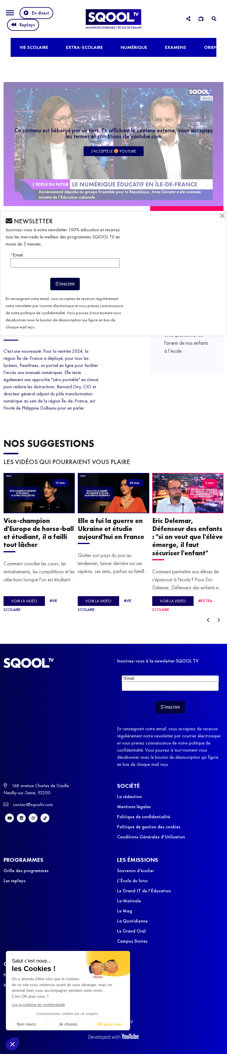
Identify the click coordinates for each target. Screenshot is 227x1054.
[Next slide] (218, 620)
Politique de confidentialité (143, 817)
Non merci (26, 1024)
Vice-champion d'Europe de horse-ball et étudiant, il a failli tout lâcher (39, 532)
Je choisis (68, 1024)
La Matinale (129, 901)
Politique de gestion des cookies (148, 827)
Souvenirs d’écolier (135, 870)
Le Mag (124, 911)
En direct (40, 13)
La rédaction (129, 796)
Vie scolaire (34, 47)
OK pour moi (109, 1024)
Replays (27, 25)
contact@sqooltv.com (32, 804)
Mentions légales (134, 806)
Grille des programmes (26, 870)
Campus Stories (132, 941)
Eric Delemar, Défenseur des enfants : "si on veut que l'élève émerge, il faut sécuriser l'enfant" (187, 536)
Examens (175, 47)
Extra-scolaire (84, 47)
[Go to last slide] (208, 620)
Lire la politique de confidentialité (38, 1005)
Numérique (134, 47)
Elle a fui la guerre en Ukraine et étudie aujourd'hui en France (111, 528)
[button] (12, 1044)
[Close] (222, 215)
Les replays (14, 880)
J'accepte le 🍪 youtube (113, 151)
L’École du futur (132, 880)
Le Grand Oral (131, 931)
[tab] (188, 19)
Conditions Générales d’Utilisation (151, 837)
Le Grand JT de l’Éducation (144, 891)
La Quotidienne (132, 921)
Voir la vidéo (24, 601)
